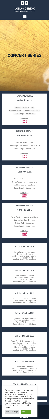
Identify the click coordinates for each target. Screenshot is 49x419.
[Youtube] (22, 3)
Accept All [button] (25, 412)
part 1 (24, 120)
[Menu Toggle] (24, 16)
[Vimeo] (26, 3)
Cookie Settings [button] (12, 412)
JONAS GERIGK (24, 8)
